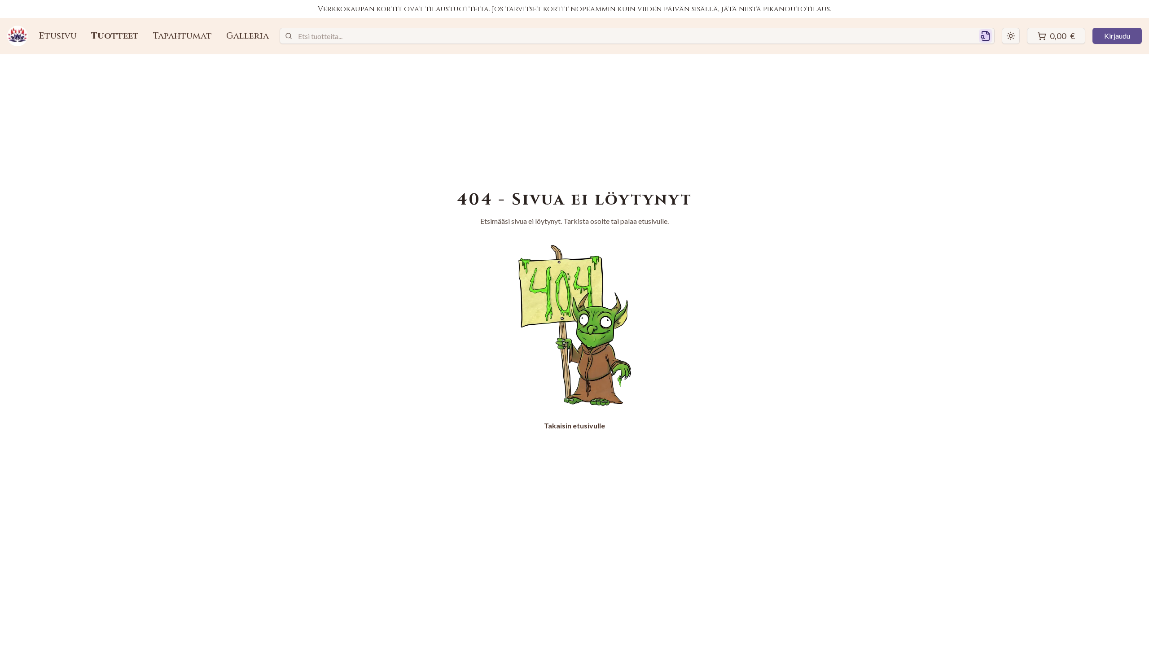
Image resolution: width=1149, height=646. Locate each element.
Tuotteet (115, 36)
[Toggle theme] (1011, 36)
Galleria (247, 36)
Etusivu (58, 36)
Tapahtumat (182, 36)
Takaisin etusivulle (574, 425)
